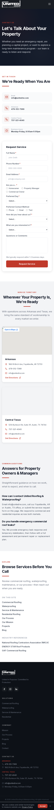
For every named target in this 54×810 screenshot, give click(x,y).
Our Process (8, 618)
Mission (5, 730)
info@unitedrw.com (16, 373)
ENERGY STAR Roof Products (16, 646)
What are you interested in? (19, 225)
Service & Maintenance (13, 610)
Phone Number (13, 164)
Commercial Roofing (11, 602)
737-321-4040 (15, 429)
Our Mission (7, 622)
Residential (6, 717)
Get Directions (11, 378)
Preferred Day (13, 196)
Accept (42, 806)
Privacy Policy (27, 807)
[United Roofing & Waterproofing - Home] (11, 3)
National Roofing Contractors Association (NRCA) (25, 642)
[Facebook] (4, 689)
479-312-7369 (15, 369)
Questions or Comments (16, 236)
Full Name (11, 153)
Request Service (27, 264)
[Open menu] (49, 3)
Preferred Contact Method (17, 207)
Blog (4, 630)
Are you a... (11, 185)
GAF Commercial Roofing (14, 650)
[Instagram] (10, 689)
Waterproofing (9, 606)
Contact (5, 748)
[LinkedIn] (16, 689)
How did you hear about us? (19, 214)
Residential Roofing (11, 614)
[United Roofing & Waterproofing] (8, 672)
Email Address (13, 174)
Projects (6, 626)
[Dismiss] (50, 806)
